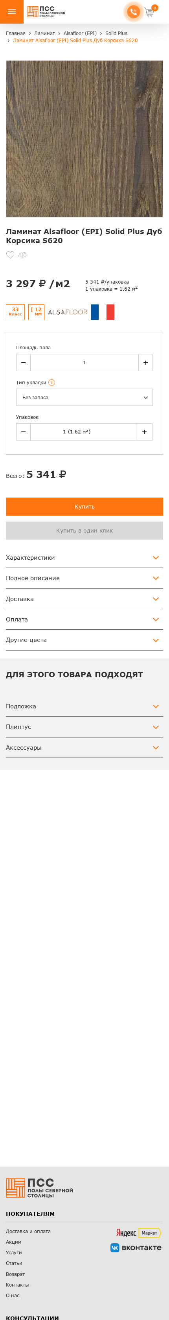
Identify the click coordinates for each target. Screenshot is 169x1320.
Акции (13, 1242)
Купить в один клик (84, 530)
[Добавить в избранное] (10, 255)
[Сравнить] (22, 255)
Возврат (15, 1274)
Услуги (14, 1252)
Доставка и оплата (28, 1231)
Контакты (17, 1285)
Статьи (14, 1263)
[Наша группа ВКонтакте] (136, 1247)
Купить (85, 506)
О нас (12, 1295)
